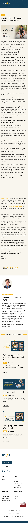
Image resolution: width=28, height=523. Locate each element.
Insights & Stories (18, 483)
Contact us (6, 462)
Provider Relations (6, 500)
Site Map (18, 510)
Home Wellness (5, 496)
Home (3, 476)
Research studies (5, 198)
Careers (16, 481)
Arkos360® (6, 466)
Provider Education (6, 498)
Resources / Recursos (19, 487)
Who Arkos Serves (18, 491)
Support (3, 479)
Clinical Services (5, 494)
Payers (15, 498)
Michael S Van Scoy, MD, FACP (11, 267)
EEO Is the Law (5, 512)
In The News (17, 485)
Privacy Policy (11, 510)
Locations (16, 479)
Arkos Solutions (5, 491)
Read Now (5, 372)
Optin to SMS (16, 513)
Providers (16, 494)
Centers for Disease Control (15, 206)
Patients (16, 496)
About (15, 476)
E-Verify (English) (13, 512)
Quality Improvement (7, 502)
